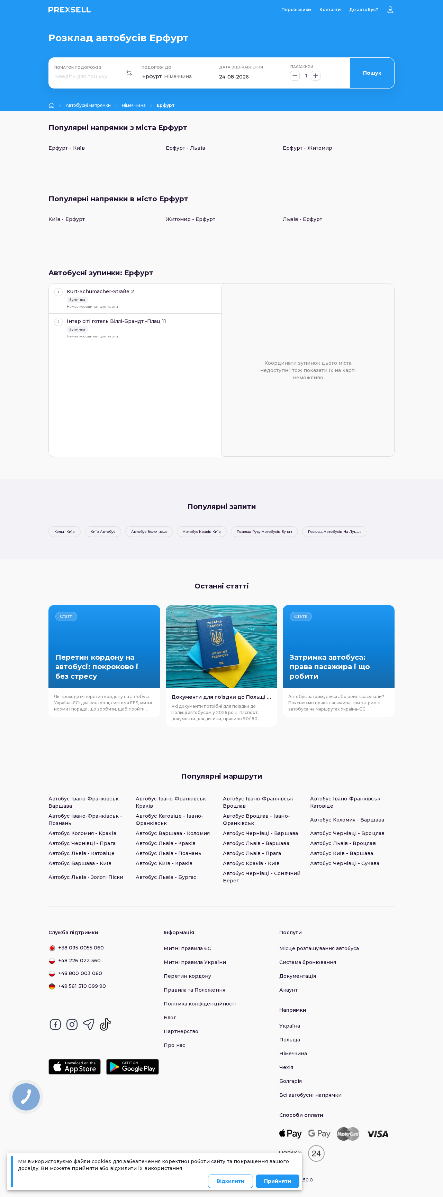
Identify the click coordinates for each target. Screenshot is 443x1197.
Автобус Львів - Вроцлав (343, 843)
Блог (170, 1017)
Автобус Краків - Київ (251, 863)
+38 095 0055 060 (81, 948)
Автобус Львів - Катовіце (81, 853)
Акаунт (288, 990)
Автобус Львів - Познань (168, 853)
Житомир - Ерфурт (190, 219)
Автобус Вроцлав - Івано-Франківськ (256, 819)
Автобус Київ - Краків (164, 863)
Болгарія (290, 1081)
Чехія (286, 1067)
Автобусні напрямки (88, 105)
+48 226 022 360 (79, 960)
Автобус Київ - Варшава (341, 853)
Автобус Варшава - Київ (80, 863)
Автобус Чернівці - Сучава (344, 863)
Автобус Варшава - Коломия (173, 833)
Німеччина (134, 105)
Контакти (330, 9)
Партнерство (181, 1031)
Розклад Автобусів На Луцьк (334, 531)
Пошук (372, 73)
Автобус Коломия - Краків (82, 833)
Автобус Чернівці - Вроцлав (347, 833)
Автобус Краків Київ (202, 531)
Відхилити (230, 1181)
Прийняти (277, 1181)
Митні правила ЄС (187, 948)
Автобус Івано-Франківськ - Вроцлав (260, 802)
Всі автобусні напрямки (310, 1095)
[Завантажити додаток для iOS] (74, 1067)
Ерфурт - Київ (66, 148)
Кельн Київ (64, 531)
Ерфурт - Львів (185, 148)
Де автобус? (363, 9)
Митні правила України (195, 962)
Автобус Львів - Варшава (256, 843)
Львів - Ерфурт (302, 219)
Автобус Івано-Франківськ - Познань (85, 819)
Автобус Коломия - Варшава (347, 820)
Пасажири (301, 67)
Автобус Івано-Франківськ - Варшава (85, 802)
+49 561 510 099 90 (82, 986)
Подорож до (156, 67)
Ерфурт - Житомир (307, 148)
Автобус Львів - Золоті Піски (85, 877)
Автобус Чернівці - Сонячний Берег (261, 877)
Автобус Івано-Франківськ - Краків (172, 802)
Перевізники (296, 9)
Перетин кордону (187, 976)
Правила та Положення (194, 990)
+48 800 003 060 (80, 973)
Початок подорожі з (77, 67)
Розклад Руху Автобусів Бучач (264, 531)
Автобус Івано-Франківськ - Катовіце (347, 802)
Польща (289, 1040)
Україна (289, 1026)
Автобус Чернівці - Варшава (260, 833)
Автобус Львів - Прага (252, 853)
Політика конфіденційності (200, 1004)
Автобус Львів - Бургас (166, 877)
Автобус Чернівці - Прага (82, 843)
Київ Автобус (103, 531)
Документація (297, 976)
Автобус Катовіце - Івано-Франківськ (169, 819)
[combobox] (55, 76)
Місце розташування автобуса (319, 948)
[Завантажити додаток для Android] (132, 1067)
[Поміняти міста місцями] (129, 73)
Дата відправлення (241, 67)
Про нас (174, 1045)
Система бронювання (307, 962)
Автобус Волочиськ (149, 531)
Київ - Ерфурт (66, 219)
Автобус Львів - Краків (166, 843)
